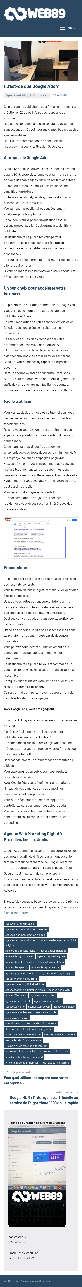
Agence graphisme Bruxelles (21, 973)
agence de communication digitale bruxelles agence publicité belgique (40, 943)
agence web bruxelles (42, 995)
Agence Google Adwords (45, 967)
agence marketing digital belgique (24, 984)
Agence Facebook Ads (51, 961)
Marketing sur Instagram (54, 1051)
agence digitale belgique (51, 956)
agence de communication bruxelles (26, 929)
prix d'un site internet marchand (24, 1056)
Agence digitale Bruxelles (19, 961)
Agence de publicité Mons (20, 950)
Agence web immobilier (47, 1001)
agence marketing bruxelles (21, 978)
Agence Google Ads (16, 967)
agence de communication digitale (25, 934)
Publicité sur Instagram (55, 1062)
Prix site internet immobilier (21, 1062)
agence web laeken (39, 1006)
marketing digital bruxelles (20, 1051)
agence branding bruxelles (20, 923)
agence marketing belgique (57, 973)
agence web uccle (46, 1012)
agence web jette (15, 1006)
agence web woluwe (16, 1017)
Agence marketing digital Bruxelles (27, 95)
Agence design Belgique (52, 950)
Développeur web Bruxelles (60, 1034)
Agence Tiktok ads (16, 995)
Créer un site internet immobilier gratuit (28, 1029)
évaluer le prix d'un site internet (23, 1040)
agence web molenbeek (18, 1012)
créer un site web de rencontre (23, 1034)
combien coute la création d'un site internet (30, 1023)
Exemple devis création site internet (26, 1045)
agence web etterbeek (18, 1001)
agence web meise (64, 1006)
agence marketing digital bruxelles (25, 989)
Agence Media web (59, 989)
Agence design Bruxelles (19, 956)
